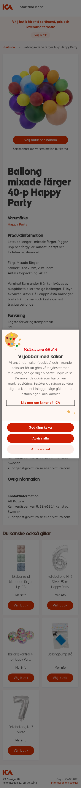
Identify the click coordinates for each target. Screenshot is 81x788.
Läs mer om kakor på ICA (40, 403)
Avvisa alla (40, 438)
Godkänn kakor (40, 427)
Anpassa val (40, 449)
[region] (40, 394)
